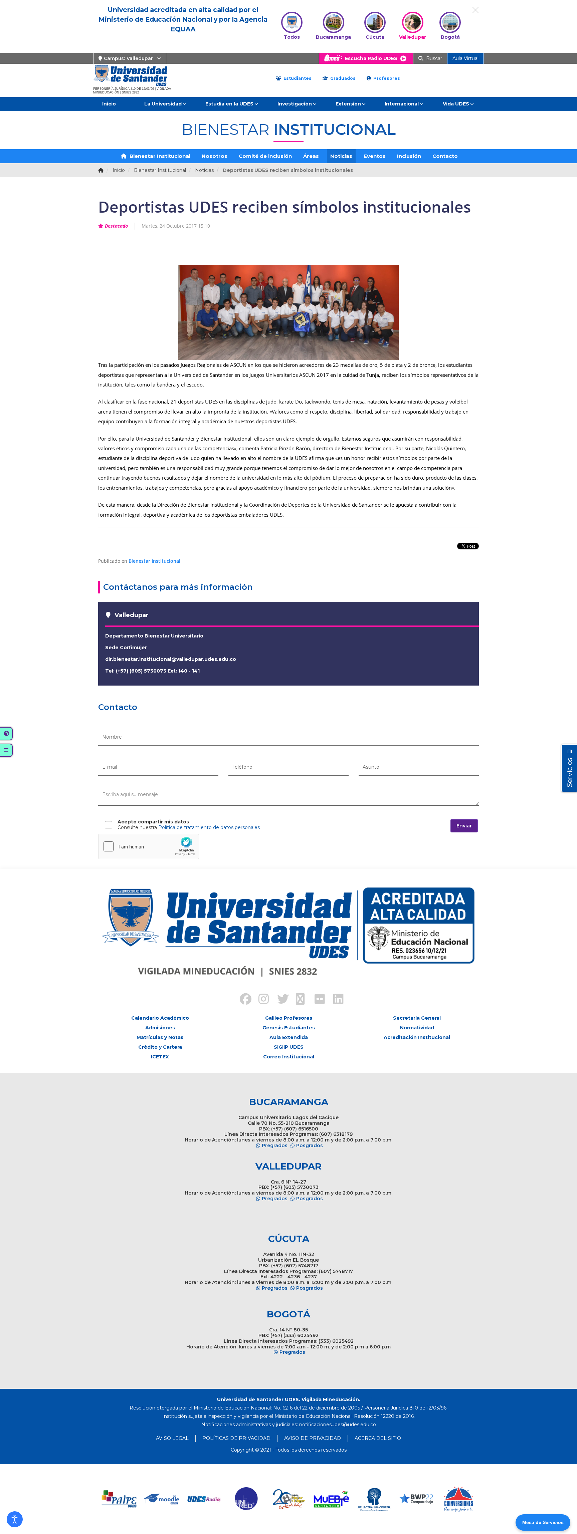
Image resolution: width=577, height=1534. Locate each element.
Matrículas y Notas (160, 1037)
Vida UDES (456, 104)
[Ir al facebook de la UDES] (241, 1000)
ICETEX (160, 1056)
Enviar (464, 826)
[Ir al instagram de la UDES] (260, 1000)
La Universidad (163, 104)
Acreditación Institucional (417, 1037)
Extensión (348, 104)
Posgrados (309, 1145)
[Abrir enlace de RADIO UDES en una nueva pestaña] (204, 1499)
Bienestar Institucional (159, 156)
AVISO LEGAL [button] (172, 1438)
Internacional (402, 104)
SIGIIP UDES (289, 1047)
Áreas (311, 156)
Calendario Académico (160, 1018)
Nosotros (214, 156)
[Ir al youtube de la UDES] (298, 1000)
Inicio (109, 104)
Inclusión (409, 156)
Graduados (342, 78)
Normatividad (417, 1027)
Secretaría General (417, 1018)
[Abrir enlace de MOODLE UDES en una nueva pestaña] (162, 1499)
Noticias (341, 156)
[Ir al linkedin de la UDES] (335, 1000)
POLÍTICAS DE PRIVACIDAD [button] (236, 1438)
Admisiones (160, 1027)
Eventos (375, 156)
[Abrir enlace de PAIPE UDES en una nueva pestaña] (119, 1499)
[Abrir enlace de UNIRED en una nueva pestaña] (246, 1499)
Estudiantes (297, 78)
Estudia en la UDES (229, 104)
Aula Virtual (465, 58)
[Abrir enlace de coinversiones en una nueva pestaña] (458, 1499)
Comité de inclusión (265, 156)
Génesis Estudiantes (288, 1027)
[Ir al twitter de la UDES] (279, 1000)
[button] (15, 1519)
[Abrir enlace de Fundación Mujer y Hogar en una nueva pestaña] (289, 1499)
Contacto (445, 156)
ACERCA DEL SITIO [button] (378, 1438)
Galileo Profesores (288, 1018)
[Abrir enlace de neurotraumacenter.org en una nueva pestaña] (374, 1499)
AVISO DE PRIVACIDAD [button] (312, 1438)
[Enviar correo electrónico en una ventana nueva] (337, 1425)
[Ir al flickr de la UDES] (316, 1000)
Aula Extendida (288, 1037)
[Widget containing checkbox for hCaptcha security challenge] (148, 846)
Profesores (386, 78)
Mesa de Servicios (543, 1522)
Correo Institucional (288, 1056)
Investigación (294, 104)
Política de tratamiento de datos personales (209, 827)
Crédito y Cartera (160, 1047)
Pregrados (274, 1145)
